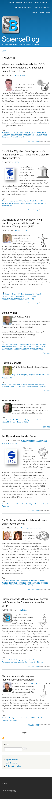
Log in (37, 141)
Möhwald (4, 384)
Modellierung (41, 718)
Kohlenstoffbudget (16, 135)
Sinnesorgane (19, 585)
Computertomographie (27, 294)
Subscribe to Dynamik (3, 738)
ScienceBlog (20, 38)
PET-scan (33, 296)
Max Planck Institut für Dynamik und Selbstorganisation (30, 420)
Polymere (42, 386)
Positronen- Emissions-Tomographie (13, 298)
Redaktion (23, 610)
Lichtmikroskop (22, 662)
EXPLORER (5, 296)
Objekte (11, 585)
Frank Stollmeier (7, 420)
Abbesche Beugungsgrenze (10, 346)
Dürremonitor (11, 504)
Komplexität (36, 582)
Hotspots (31, 504)
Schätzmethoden (38, 203)
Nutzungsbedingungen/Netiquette (20, 2)
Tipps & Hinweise (12, 759)
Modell (37, 504)
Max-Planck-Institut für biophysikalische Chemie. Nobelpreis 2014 (25, 344)
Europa (11, 201)
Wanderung (5, 506)
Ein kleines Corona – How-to (40, 12)
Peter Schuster (35, 684)
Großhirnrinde (13, 582)
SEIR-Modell (14, 720)
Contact (4, 783)
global (16, 201)
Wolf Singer (25, 528)
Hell (3, 344)
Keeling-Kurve (41, 132)
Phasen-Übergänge (32, 386)
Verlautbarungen (11, 763)
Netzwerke (44, 582)
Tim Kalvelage (20, 75)
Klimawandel (6, 135)
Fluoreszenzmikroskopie (9, 662)
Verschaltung (29, 585)
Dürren (18, 504)
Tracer (27, 298)
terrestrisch (22, 137)
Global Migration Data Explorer (28, 201)
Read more (31, 141)
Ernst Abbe (31, 660)
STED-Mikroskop (7, 349)
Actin (10, 660)
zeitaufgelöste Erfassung (21, 349)
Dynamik (27, 132)
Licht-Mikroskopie (39, 346)
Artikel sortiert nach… (13, 766)
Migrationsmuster (14, 203)
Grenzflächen (21, 386)
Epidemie (27, 718)
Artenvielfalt (5, 422)
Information (22, 582)
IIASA (17, 162)
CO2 (21, 132)
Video (32, 298)
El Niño (33, 132)
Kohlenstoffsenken (41, 135)
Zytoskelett (40, 662)
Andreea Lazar (36, 528)
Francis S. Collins (21, 230)
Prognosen (5, 720)
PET (27, 296)
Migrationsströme (26, 203)
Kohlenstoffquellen (28, 135)
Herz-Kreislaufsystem (17, 296)
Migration (4, 203)
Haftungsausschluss (42, 2)
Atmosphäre (5, 132)
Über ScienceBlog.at (42, 7)
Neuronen (5, 585)
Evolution (20, 422)
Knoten (29, 582)
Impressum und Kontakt (23, 7)
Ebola (21, 718)
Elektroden (41, 580)
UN (45, 203)
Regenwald (14, 137)
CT (18, 294)
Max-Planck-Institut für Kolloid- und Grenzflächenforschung (26, 384)
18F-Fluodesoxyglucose (9, 294)
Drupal (13, 790)
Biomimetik (5, 386)
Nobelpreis (32, 662)
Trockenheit (44, 504)
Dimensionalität (25, 580)
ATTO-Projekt (15, 132)
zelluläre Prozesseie (36, 349)
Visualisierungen (7, 205)
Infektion (33, 718)
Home (4, 50)
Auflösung (23, 346)
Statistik (26, 422)
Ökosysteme (6, 137)
